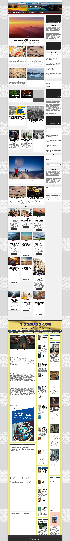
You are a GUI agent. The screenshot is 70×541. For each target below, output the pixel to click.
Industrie (47, 106)
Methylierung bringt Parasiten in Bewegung (14, 218)
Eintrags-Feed (48, 83)
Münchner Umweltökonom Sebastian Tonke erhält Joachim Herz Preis (26, 40)
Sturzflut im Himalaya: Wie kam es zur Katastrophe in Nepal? (35, 82)
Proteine (52, 36)
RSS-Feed (25, 41)
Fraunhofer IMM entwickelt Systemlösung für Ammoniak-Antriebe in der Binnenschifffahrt (17, 59)
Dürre (51, 29)
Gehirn (56, 29)
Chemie (47, 29)
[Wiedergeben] (47, 22)
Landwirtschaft (56, 33)
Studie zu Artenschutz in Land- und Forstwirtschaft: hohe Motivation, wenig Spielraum (39, 303)
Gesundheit (47, 30)
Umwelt (26, 12)
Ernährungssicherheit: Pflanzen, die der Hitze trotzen (17, 198)
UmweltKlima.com (35, 6)
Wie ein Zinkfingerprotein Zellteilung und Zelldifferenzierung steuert (26, 219)
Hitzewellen (51, 30)
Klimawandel (57, 106)
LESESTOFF (13, 12)
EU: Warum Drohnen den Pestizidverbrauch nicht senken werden (14, 300)
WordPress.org (48, 86)
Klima (29, 12)
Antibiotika (49, 27)
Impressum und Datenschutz (40, 12)
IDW (54, 30)
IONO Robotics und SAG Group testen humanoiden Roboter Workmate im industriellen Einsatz (14, 140)
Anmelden (47, 81)
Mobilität (59, 34)
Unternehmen (48, 37)
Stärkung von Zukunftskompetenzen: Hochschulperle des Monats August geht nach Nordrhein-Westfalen (38, 141)
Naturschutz (56, 35)
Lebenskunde (14, 216)
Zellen (49, 38)
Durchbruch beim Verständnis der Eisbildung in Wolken (26, 180)
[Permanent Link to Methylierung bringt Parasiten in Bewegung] (14, 212)
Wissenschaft (57, 37)
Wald (51, 37)
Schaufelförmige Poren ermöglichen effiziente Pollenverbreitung (38, 99)
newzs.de (47, 36)
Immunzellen (57, 30)
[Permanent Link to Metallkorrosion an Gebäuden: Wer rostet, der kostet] (17, 73)
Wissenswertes (33, 12)
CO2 (49, 29)
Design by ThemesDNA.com (35, 539)
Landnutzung (51, 33)
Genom (59, 29)
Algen (47, 27)
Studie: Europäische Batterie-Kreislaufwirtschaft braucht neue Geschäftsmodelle (36, 59)
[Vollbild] (60, 22)
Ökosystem (52, 38)
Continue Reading (14, 229)
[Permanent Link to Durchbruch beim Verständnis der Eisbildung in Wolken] (26, 167)
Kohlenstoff (47, 33)
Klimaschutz (53, 106)
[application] (53, 19)
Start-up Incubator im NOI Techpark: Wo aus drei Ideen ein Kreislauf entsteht (26, 139)
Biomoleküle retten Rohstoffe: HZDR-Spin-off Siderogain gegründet (26, 96)
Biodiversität (54, 28)
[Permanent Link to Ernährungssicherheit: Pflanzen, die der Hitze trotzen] (17, 191)
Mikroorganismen (55, 34)
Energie (54, 29)
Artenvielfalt (53, 27)
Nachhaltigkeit (48, 35)
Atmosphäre (57, 27)
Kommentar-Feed (48, 159)
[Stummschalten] (58, 22)
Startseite (9, 12)
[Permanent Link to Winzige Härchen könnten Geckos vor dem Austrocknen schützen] (39, 212)
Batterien (50, 28)
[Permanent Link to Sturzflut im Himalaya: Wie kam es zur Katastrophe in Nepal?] (35, 74)
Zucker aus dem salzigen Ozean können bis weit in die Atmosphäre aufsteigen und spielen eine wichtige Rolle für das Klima (35, 198)
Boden (57, 28)
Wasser (53, 37)
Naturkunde (52, 35)
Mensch (51, 34)
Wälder (47, 38)
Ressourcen (55, 36)
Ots (49, 36)
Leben (23, 12)
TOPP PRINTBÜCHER (18, 12)
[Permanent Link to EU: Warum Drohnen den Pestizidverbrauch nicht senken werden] (14, 294)
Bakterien (47, 28)
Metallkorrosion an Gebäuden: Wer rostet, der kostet (17, 80)
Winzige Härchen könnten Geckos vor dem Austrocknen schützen (14, 96)
